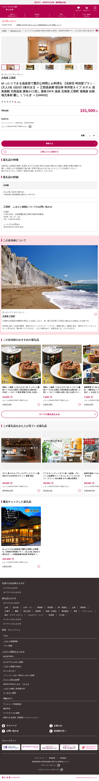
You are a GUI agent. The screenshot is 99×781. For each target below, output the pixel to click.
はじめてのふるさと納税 (13, 662)
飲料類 (83, 607)
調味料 (38, 611)
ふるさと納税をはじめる (86, 15)
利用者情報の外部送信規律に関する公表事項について (50, 762)
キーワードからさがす (12, 592)
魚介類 (15, 607)
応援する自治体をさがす (12, 15)
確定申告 (6, 708)
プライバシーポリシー (48, 765)
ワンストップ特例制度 (12, 704)
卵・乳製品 (62, 607)
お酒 (73, 607)
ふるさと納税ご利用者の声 (14, 689)
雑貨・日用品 (51, 611)
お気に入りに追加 (95, 314)
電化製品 (65, 611)
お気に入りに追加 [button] (38, 404)
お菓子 (7, 611)
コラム (5, 636)
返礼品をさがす (37, 15)
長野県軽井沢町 (7, 490)
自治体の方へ (60, 731)
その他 (61, 615)
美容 (75, 611)
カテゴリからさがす (11, 603)
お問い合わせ (12, 731)
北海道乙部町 (7, 404)
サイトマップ (39, 758)
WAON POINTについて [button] (30, 126)
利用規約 (63, 758)
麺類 (16, 611)
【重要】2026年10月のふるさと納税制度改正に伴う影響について (38, 25)
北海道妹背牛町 (89, 490)
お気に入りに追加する (49, 152)
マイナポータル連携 (11, 713)
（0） (18, 102)
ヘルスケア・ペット (35, 615)
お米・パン (27, 607)
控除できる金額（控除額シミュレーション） (21, 717)
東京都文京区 (47, 490)
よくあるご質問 (9, 693)
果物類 (40, 607)
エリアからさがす (10, 588)
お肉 (6, 607)
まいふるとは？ (9, 671)
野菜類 (50, 607)
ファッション (87, 611)
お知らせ (58, 726)
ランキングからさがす (12, 619)
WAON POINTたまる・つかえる (16, 684)
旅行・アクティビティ (14, 615)
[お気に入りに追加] (95, 314)
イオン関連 (7, 646)
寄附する (49, 143)
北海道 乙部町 (8, 77)
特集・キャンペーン (62, 15)
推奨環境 (52, 758)
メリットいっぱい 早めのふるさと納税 (18, 675)
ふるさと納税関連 (10, 641)
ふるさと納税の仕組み (12, 666)
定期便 (51, 615)
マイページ (11, 726)
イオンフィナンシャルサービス (49, 769)
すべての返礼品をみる (49, 414)
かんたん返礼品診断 (11, 680)
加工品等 (27, 611)
